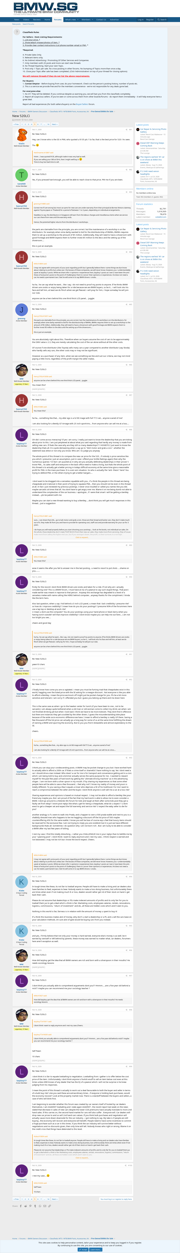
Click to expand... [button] (82, 537)
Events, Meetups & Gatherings (152, 167)
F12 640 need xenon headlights (149, 172)
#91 (130, 654)
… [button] (44, 124)
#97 (130, 976)
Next (54, 124)
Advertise (114, 19)
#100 (130, 1165)
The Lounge (145, 153)
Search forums (28, 24)
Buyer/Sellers (82, 104)
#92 (130, 679)
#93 (130, 758)
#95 (130, 926)
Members (86, 19)
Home (47, 19)
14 (48, 124)
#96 (130, 950)
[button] (78, 19)
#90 (130, 577)
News (16, 19)
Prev (17, 124)
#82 (130, 170)
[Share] (126, 129)
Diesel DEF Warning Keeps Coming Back (152, 144)
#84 (130, 252)
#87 (130, 395)
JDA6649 (17, 120)
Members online (144, 188)
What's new (70, 19)
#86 (130, 365)
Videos (26, 19)
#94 (130, 876)
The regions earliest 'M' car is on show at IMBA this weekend (152, 159)
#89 (130, 545)
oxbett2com (160, 217)
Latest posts (142, 124)
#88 (130, 430)
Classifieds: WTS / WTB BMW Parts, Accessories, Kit (151, 180)
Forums (57, 19)
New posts (16, 24)
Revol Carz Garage (147, 139)
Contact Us (101, 19)
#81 (130, 129)
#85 (130, 304)
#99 (130, 1066)
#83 (130, 192)
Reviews (37, 19)
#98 (130, 1010)
